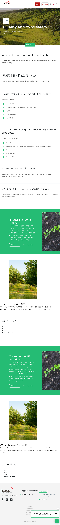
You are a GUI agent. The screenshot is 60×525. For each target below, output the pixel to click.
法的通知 (30, 506)
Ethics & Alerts (30, 516)
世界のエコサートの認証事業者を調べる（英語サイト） (30, 491)
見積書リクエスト (30, 44)
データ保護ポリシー (30, 510)
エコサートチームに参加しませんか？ (48, 495)
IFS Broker (4, 329)
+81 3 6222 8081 (44, 499)
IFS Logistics (5, 331)
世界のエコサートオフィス (27, 494)
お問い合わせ (43, 491)
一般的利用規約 (30, 508)
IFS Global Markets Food (8, 333)
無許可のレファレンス (30, 514)
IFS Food (4, 327)
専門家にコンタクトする (28, 244)
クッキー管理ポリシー (30, 512)
